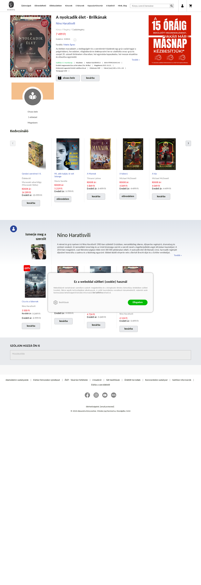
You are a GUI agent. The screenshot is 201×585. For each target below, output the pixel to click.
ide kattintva (97, 293)
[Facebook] (87, 395)
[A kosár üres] (191, 6)
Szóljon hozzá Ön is (25, 346)
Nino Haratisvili (65, 23)
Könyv (59, 30)
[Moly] (114, 395)
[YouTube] (105, 395)
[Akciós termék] (27, 268)
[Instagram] (96, 395)
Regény (66, 30)
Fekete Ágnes (69, 45)
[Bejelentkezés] (182, 6)
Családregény (78, 30)
